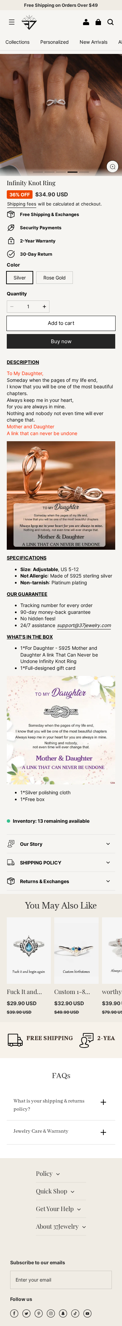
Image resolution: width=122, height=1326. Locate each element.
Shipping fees (21, 204)
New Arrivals (93, 42)
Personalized (54, 42)
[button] (11, 22)
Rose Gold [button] (54, 277)
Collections (17, 42)
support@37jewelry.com (84, 625)
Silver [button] (20, 277)
